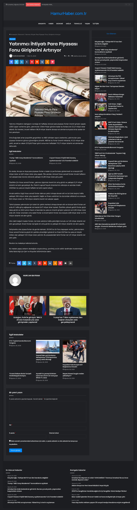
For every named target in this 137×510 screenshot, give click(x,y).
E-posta (12, 433)
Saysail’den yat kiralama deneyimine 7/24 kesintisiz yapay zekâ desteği (46, 357)
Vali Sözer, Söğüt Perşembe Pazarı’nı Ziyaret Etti (115, 106)
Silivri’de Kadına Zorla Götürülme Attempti (116, 185)
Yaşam (87, 23)
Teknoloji (78, 23)
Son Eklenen (111, 34)
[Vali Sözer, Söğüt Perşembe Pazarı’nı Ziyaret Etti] (101, 107)
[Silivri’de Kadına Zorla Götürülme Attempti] (101, 187)
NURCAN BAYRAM (19, 56)
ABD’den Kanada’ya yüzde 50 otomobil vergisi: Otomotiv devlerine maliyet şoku (111, 225)
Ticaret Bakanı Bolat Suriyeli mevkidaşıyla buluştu (20, 375)
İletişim (96, 23)
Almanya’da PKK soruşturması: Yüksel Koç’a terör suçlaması (117, 78)
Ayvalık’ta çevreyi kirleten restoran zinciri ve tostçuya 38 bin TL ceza (47, 376)
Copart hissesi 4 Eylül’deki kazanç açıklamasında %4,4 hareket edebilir (109, 69)
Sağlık (68, 23)
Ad (10, 425)
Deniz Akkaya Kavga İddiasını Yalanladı (116, 95)
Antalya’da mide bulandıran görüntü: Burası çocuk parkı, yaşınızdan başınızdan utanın (70, 4)
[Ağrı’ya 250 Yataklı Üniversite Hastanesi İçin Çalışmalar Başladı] (101, 177)
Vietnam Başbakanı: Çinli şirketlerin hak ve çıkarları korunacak (118, 139)
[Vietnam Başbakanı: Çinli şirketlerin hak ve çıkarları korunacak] (101, 140)
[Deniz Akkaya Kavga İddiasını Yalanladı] (101, 97)
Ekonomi (59, 23)
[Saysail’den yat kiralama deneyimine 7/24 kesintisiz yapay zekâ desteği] (48, 346)
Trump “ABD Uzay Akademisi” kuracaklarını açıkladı (106, 51)
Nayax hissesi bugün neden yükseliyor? (73, 375)
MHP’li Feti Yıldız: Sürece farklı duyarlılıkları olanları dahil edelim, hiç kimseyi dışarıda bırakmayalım (117, 126)
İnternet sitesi (54, 433)
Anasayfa (42, 23)
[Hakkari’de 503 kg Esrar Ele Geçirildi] (101, 197)
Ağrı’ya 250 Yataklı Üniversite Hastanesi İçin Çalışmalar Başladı (118, 176)
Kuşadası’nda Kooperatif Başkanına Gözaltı (73, 366)
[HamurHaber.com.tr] (68, 13)
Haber (51, 23)
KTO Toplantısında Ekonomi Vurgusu (20, 342)
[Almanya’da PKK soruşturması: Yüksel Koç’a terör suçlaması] (101, 79)
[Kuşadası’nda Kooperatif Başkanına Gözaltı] (74, 351)
